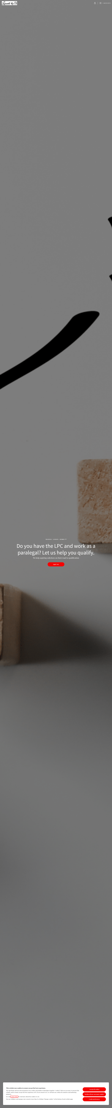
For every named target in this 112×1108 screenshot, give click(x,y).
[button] (95, 3)
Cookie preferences (94, 1099)
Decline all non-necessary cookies (94, 1094)
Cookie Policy (14, 1096)
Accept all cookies (94, 1089)
